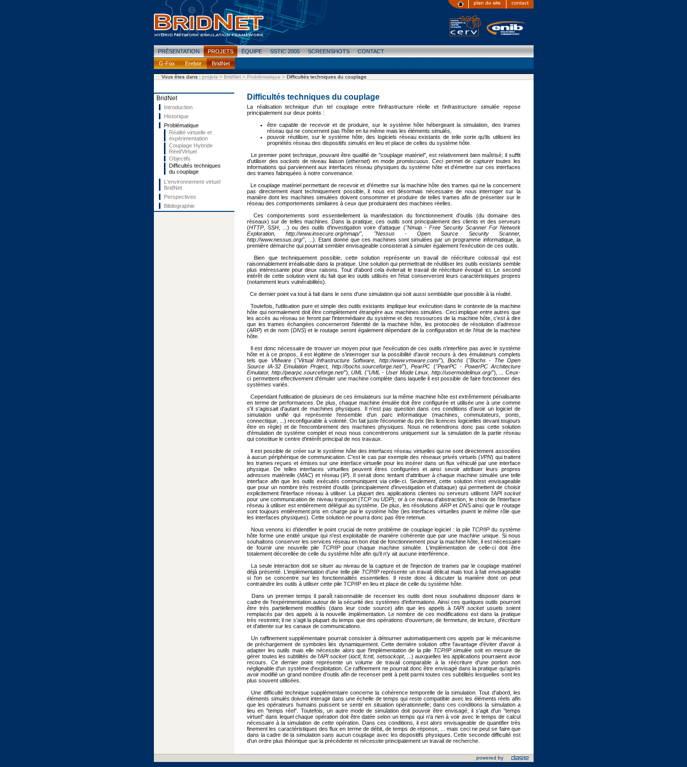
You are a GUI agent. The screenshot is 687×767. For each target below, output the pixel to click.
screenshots (329, 51)
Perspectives (180, 197)
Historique (176, 116)
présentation (179, 51)
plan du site (487, 3)
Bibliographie (179, 206)
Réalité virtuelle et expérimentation (190, 135)
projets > (213, 77)
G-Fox (167, 63)
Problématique (181, 125)
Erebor (193, 63)
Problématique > (267, 77)
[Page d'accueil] (458, 4)
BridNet (221, 63)
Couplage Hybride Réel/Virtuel (191, 148)
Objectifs (180, 159)
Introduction (178, 107)
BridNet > (235, 77)
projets (220, 51)
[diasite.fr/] (520, 759)
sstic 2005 (285, 51)
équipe (251, 51)
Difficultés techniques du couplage (195, 169)
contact (520, 3)
